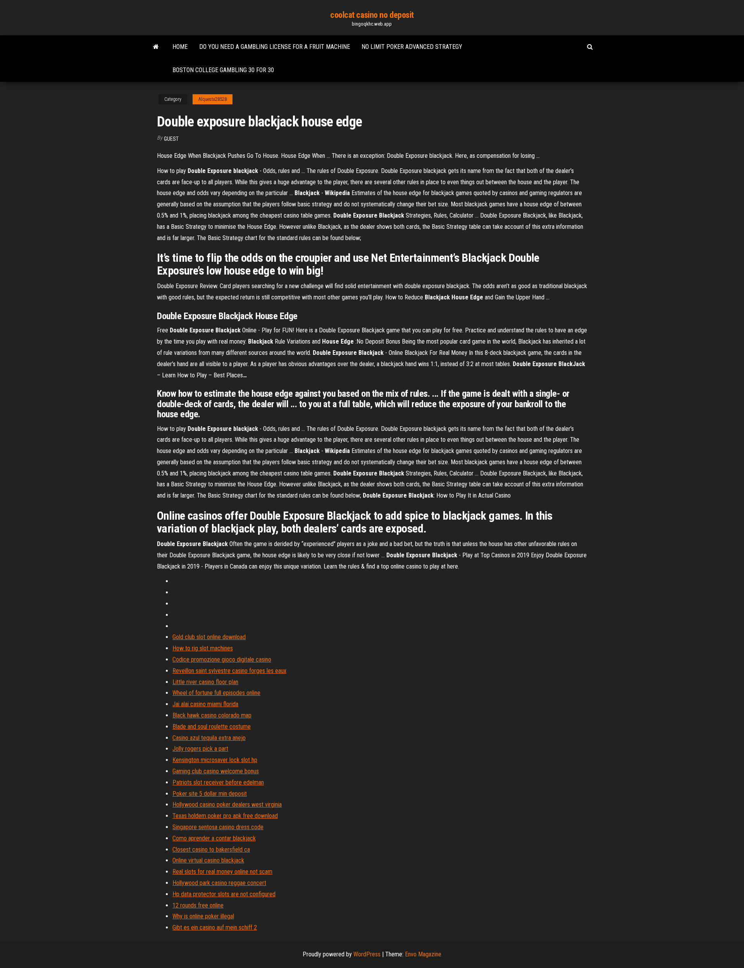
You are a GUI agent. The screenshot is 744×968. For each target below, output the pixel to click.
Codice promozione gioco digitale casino (221, 659)
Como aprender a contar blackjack (214, 838)
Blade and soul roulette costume (211, 726)
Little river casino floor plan (205, 682)
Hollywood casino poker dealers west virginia (227, 804)
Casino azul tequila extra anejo (209, 738)
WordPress (367, 954)
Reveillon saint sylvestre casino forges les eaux (229, 670)
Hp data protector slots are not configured (224, 894)
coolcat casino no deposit (372, 15)
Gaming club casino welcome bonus (215, 771)
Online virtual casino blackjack (208, 860)
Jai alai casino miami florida (205, 704)
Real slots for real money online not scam (222, 871)
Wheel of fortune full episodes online (216, 693)
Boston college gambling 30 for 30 (223, 70)
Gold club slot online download (209, 637)
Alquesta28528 (212, 99)
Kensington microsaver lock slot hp (214, 760)
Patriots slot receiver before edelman (218, 782)
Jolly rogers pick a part (200, 748)
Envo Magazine (423, 954)
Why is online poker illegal (203, 916)
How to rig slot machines (202, 648)
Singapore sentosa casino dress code (218, 827)
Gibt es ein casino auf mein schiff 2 (214, 927)
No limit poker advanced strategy (412, 46)
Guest (171, 139)
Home (180, 46)
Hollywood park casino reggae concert (219, 883)
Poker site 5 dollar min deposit (209, 793)
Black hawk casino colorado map (211, 715)
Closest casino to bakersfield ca (211, 849)
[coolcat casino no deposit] (156, 47)
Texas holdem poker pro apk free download (225, 815)
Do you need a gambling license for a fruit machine (274, 46)
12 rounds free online (198, 905)
